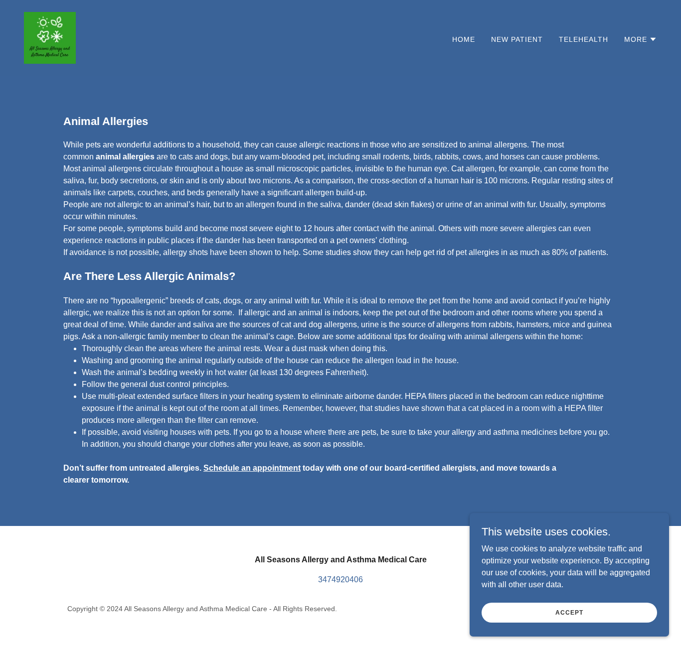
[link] (50, 37)
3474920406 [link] (340, 579)
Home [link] (463, 39)
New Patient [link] (517, 39)
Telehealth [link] (583, 39)
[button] (640, 39)
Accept (569, 612)
